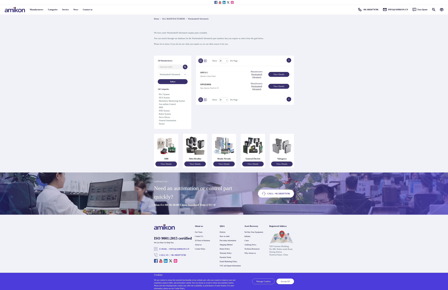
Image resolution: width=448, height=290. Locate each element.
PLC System (164, 94)
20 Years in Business (202, 240)
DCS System (164, 97)
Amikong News (250, 245)
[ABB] (166, 156)
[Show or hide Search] (433, 9)
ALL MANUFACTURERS (173, 19)
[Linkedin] (224, 2)
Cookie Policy (200, 249)
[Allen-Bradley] (195, 156)
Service (65, 9)
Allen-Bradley (195, 159)
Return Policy (225, 249)
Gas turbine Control (167, 104)
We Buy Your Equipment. (253, 232)
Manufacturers (36, 9)
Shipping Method (226, 245)
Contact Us (199, 236)
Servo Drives (164, 117)
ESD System (164, 110)
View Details (278, 74)
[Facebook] (215, 2)
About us (198, 245)
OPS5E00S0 (205, 84)
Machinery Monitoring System (172, 101)
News (75, 9)
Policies (222, 232)
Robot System (165, 114)
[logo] (164, 229)
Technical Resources (252, 249)
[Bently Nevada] (224, 156)
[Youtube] (220, 2)
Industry (247, 236)
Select (172, 81)
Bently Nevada (224, 159)
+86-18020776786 (178, 255)
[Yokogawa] (282, 156)
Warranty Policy (226, 253)
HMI (161, 107)
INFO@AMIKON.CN (179, 249)
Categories (53, 9)
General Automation (167, 120)
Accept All (285, 281)
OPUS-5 (204, 72)
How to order (225, 236)
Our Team (198, 232)
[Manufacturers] (441, 9)
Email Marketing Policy (228, 261)
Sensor (162, 124)
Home (156, 19)
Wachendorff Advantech (198, 19)
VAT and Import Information (230, 266)
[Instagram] (232, 2)
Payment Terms (225, 257)
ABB (166, 159)
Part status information (228, 240)
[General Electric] (253, 156)
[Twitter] (228, 2)
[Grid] (205, 60)
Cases (246, 240)
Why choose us (250, 253)
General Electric (253, 159)
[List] (200, 60)
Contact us (88, 9)
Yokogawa (282, 159)
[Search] (185, 67)
